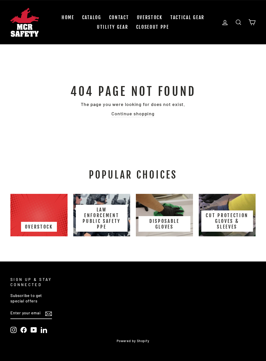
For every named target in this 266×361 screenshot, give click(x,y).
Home (68, 17)
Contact (119, 17)
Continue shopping (133, 113)
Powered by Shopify (133, 341)
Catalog (91, 17)
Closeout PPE (152, 27)
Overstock (150, 17)
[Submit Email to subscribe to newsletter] (48, 313)
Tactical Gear (187, 17)
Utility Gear (112, 27)
